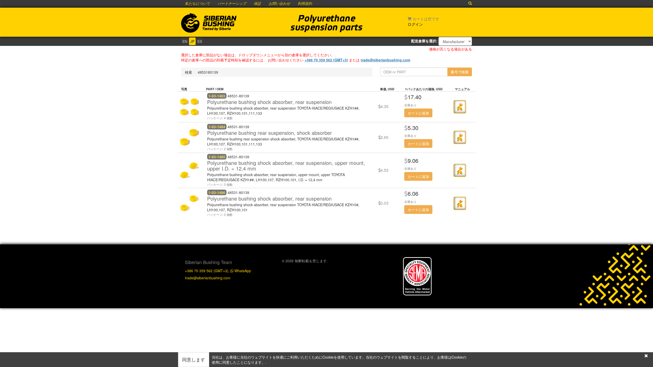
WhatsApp (242, 270)
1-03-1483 (216, 95)
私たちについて (197, 4)
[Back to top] (644, 253)
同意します (193, 359)
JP (192, 41)
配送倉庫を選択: (424, 40)
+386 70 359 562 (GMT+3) (326, 59)
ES (199, 41)
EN (184, 41)
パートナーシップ (232, 4)
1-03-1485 (216, 156)
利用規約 (305, 4)
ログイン (415, 24)
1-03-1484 (216, 126)
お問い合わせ (279, 4)
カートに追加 (418, 112)
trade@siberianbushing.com (385, 59)
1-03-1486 (216, 192)
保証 (257, 4)
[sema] (417, 275)
